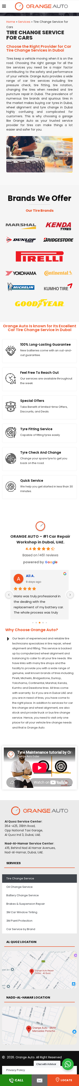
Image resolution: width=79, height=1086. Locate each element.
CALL (19, 1080)
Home (10, 22)
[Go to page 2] (39, 623)
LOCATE (66, 1080)
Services (24, 22)
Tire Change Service (20, 878)
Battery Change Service (22, 895)
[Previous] (8, 594)
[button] (11, 154)
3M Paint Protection (19, 921)
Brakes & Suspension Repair (25, 904)
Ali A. (30, 575)
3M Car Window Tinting (21, 912)
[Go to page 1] (36, 622)
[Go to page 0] (32, 622)
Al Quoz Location (21, 942)
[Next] (70, 594)
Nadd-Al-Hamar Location (28, 997)
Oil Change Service (19, 887)
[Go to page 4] (46, 622)
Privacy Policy (15, 1070)
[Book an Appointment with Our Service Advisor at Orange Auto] (39, 1080)
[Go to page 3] (43, 622)
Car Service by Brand (20, 929)
